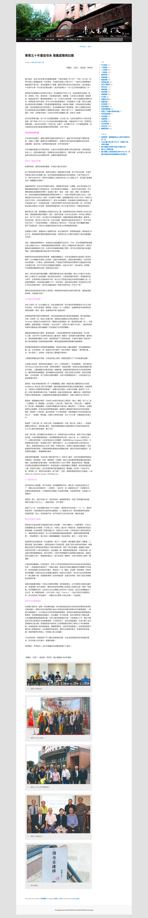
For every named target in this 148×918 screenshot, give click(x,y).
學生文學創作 (105, 84)
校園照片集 (105, 99)
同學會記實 (105, 82)
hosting (90, 910)
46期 (55, 899)
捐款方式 (29, 39)
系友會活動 (105, 123)
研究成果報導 (105, 114)
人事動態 (104, 67)
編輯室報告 (105, 128)
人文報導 (104, 70)
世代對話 (104, 65)
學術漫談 (104, 89)
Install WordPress (82, 910)
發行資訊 (38, 39)
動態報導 (104, 79)
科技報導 (104, 116)
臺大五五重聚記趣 (107, 149)
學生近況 (104, 87)
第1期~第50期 (49, 39)
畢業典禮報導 (105, 109)
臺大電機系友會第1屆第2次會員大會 (113, 147)
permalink (76, 899)
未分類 (103, 97)
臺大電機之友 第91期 (74, 39)
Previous (82, 46)
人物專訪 (104, 72)
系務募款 (104, 119)
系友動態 (43, 899)
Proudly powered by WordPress (65, 910)
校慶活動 (104, 101)
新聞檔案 (104, 94)
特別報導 (104, 104)
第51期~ (60, 39)
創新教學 (104, 75)
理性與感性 (105, 106)
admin (61, 899)
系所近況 (104, 126)
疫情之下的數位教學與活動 (110, 111)
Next (90, 46)
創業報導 (104, 77)
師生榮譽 (104, 92)
